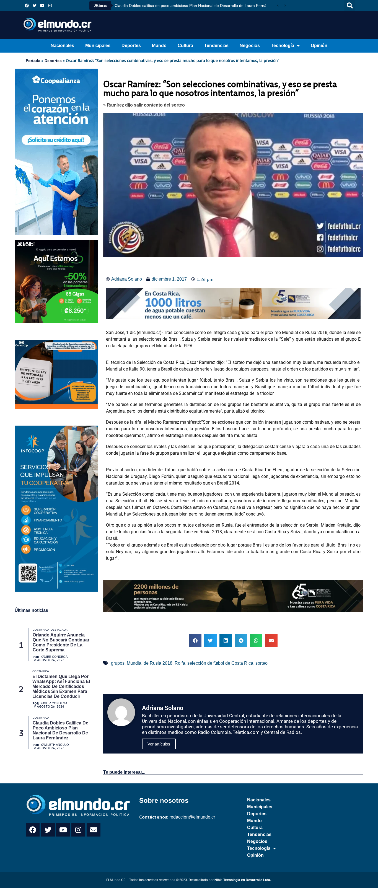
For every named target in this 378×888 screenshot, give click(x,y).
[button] (349, 5)
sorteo (261, 663)
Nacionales (62, 45)
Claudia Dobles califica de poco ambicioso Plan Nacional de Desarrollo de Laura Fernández (194, 5)
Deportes (131, 45)
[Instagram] (50, 5)
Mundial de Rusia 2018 (149, 663)
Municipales (97, 45)
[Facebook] (27, 5)
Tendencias (216, 45)
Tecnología (282, 45)
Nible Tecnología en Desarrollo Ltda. (242, 880)
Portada (33, 60)
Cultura (185, 45)
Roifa (180, 663)
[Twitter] (34, 5)
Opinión (319, 45)
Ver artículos (158, 744)
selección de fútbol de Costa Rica (220, 663)
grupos (118, 663)
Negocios (250, 45)
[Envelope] (93, 830)
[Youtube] (42, 5)
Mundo (159, 45)
